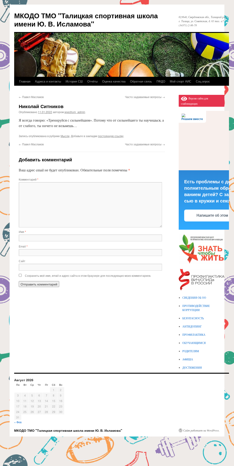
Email (23, 246)
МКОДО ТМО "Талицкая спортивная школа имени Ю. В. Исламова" (86, 20)
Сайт (22, 261)
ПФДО (161, 81)
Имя (22, 232)
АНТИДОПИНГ (192, 326)
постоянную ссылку (110, 136)
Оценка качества (113, 81)
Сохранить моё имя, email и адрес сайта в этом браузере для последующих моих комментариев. (88, 275)
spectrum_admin (74, 112)
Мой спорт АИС (180, 81)
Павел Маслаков (31, 97)
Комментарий (28, 179)
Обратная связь (141, 81)
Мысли (65, 136)
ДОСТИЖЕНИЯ (192, 367)
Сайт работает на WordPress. (201, 430)
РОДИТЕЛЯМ (190, 351)
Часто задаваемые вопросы (145, 97)
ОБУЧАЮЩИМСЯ (194, 343)
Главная (24, 81)
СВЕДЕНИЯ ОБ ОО (194, 297)
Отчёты (92, 81)
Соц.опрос (203, 81)
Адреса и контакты (48, 81)
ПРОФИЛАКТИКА (193, 334)
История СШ (74, 81)
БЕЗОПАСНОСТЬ (193, 318)
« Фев (17, 422)
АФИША (187, 359)
